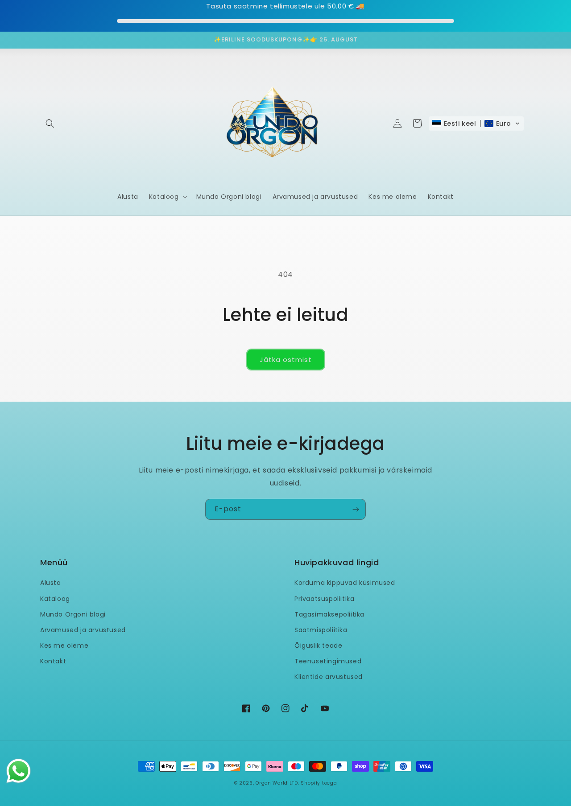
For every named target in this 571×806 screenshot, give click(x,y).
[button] (50, 123)
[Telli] (355, 509)
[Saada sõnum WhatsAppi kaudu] (18, 771)
